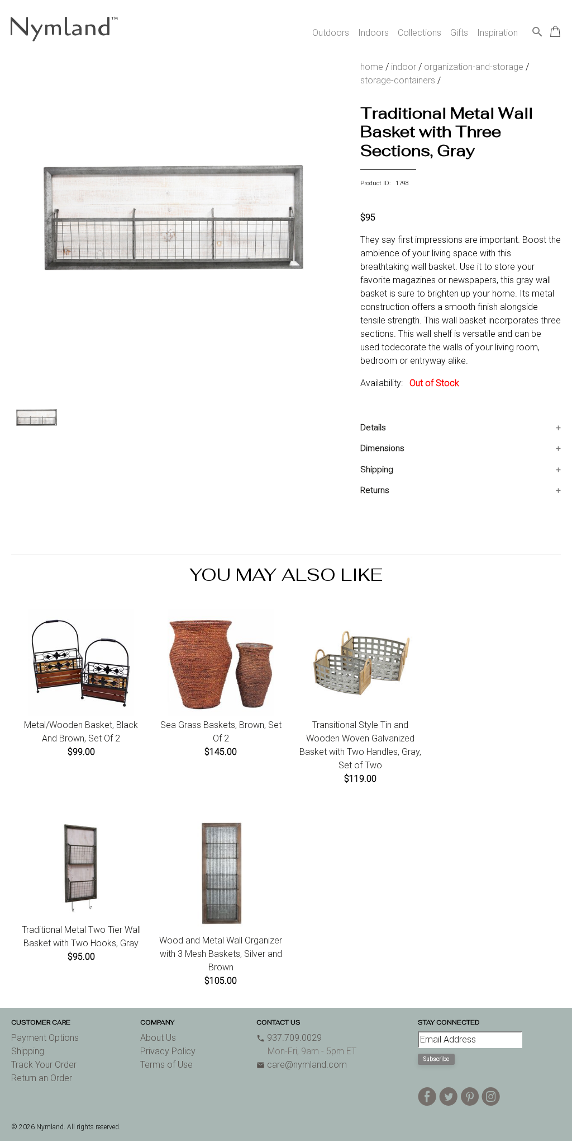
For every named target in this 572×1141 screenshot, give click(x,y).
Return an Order (41, 1078)
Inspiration (497, 32)
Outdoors (330, 32)
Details (373, 427)
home (371, 67)
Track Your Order (44, 1064)
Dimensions (382, 448)
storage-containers (397, 80)
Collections (419, 32)
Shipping (376, 469)
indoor (403, 67)
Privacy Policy (168, 1051)
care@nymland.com (301, 1064)
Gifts (459, 32)
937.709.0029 (289, 1037)
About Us (158, 1037)
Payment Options (45, 1037)
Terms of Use (166, 1064)
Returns (374, 490)
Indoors (373, 32)
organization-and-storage (473, 67)
